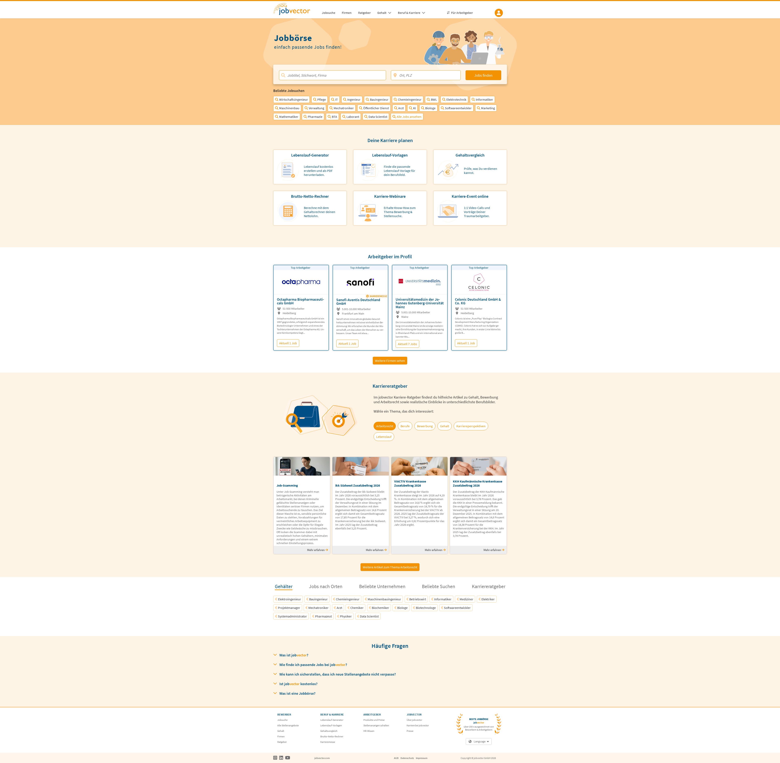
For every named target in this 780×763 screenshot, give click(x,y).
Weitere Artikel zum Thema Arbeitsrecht (390, 567)
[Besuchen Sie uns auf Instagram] (275, 757)
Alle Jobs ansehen (409, 117)
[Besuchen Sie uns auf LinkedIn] (281, 757)
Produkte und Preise (374, 719)
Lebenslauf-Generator (331, 719)
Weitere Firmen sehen (390, 361)
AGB (396, 758)
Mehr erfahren (316, 550)
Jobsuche (282, 719)
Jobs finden (483, 75)
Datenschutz (407, 758)
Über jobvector (414, 719)
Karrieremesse (327, 741)
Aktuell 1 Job (288, 343)
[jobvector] (295, 10)
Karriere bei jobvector (418, 725)
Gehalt (280, 730)
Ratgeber (282, 741)
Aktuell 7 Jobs (407, 344)
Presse (410, 730)
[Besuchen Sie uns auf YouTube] (287, 757)
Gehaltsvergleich (328, 730)
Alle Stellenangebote (288, 725)
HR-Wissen (368, 730)
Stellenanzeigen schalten (376, 725)
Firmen (281, 736)
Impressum (421, 758)
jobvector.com (322, 758)
